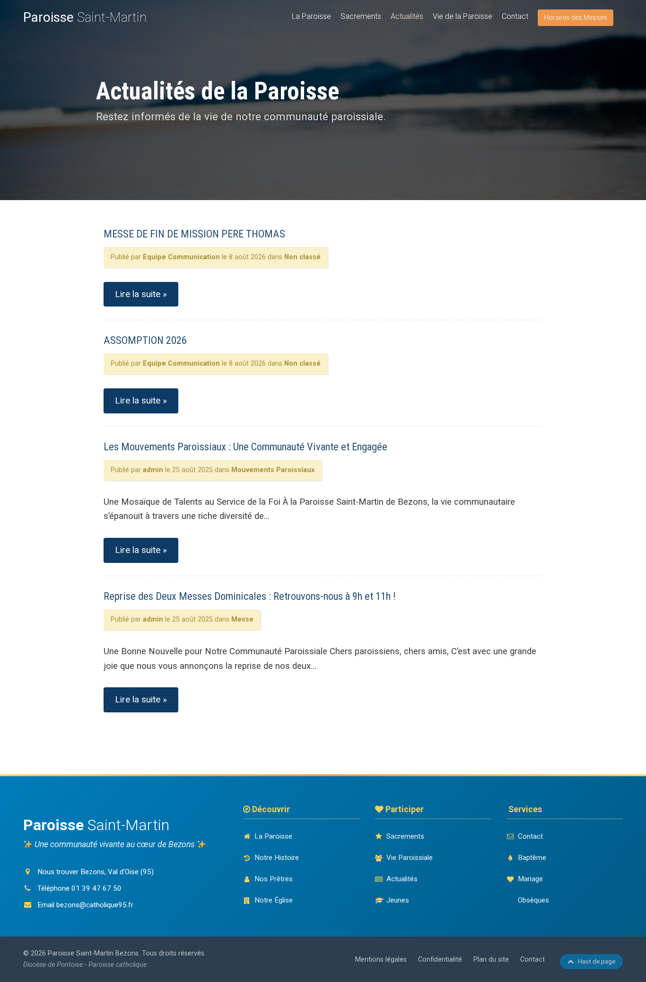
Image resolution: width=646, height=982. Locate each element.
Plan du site (491, 960)
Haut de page (596, 961)
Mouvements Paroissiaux (272, 470)
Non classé (302, 257)
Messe (242, 619)
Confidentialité (440, 960)
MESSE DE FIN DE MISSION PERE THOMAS (194, 234)
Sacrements (360, 16)
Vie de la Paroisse (462, 16)
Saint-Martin (85, 17)
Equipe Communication (181, 257)
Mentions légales (381, 960)
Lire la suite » (141, 294)
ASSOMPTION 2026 (145, 340)
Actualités (407, 16)
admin (153, 470)
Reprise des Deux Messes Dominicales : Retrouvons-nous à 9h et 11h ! (250, 596)
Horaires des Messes (575, 17)
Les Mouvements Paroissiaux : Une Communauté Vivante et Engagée (245, 446)
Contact (515, 16)
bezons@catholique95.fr (94, 905)
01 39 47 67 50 (96, 888)
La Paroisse (311, 16)
